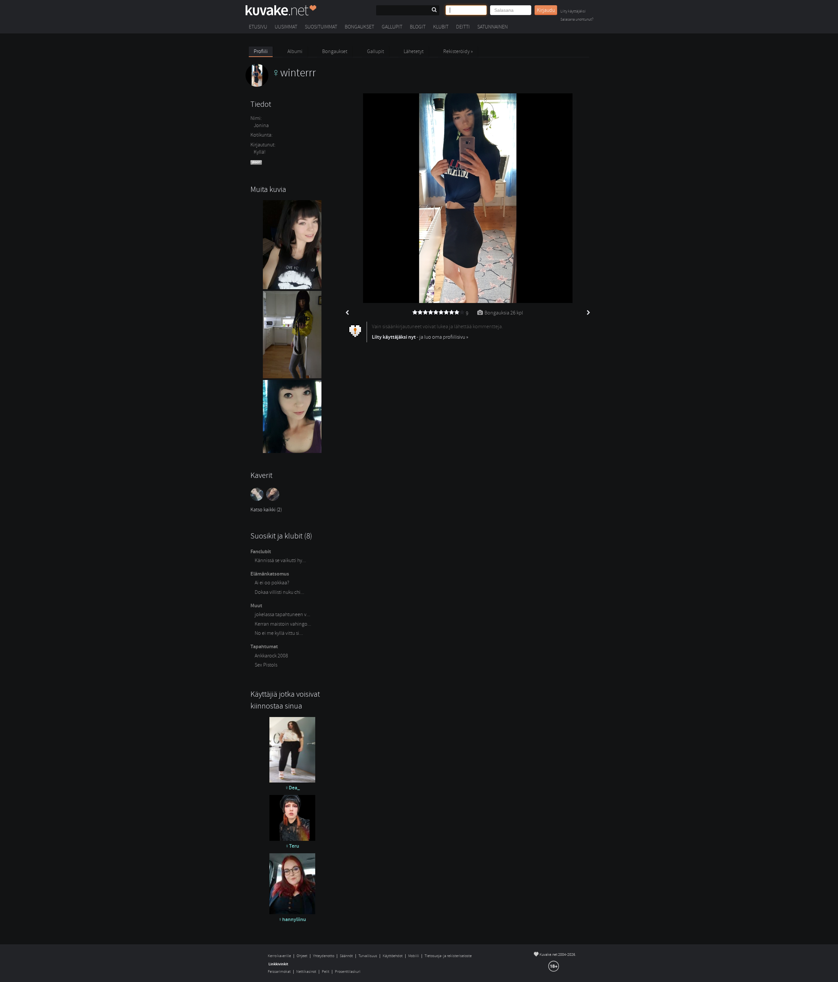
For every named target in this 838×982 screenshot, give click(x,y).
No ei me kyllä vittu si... (279, 633)
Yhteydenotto (323, 956)
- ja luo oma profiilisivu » (420, 337)
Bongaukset (359, 27)
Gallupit (392, 27)
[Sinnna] (273, 499)
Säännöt (346, 956)
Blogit (418, 27)
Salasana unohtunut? (576, 20)
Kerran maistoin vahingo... (283, 624)
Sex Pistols (266, 665)
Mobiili (413, 956)
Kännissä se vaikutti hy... (280, 560)
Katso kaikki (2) (266, 509)
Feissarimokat (279, 971)
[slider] (438, 312)
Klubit (440, 27)
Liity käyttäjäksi (573, 11)
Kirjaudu (546, 10)
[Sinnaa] (258, 499)
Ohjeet (302, 956)
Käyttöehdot (393, 956)
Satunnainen (492, 27)
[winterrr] (281, 85)
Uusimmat (286, 27)
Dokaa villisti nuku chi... (279, 592)
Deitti (463, 27)
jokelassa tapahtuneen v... (282, 614)
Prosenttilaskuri (347, 971)
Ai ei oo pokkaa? (272, 582)
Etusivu (258, 27)
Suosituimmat (321, 27)
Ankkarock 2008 (271, 655)
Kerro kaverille (279, 956)
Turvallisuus (367, 956)
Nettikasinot (306, 971)
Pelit (325, 971)
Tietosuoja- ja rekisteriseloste (448, 956)
